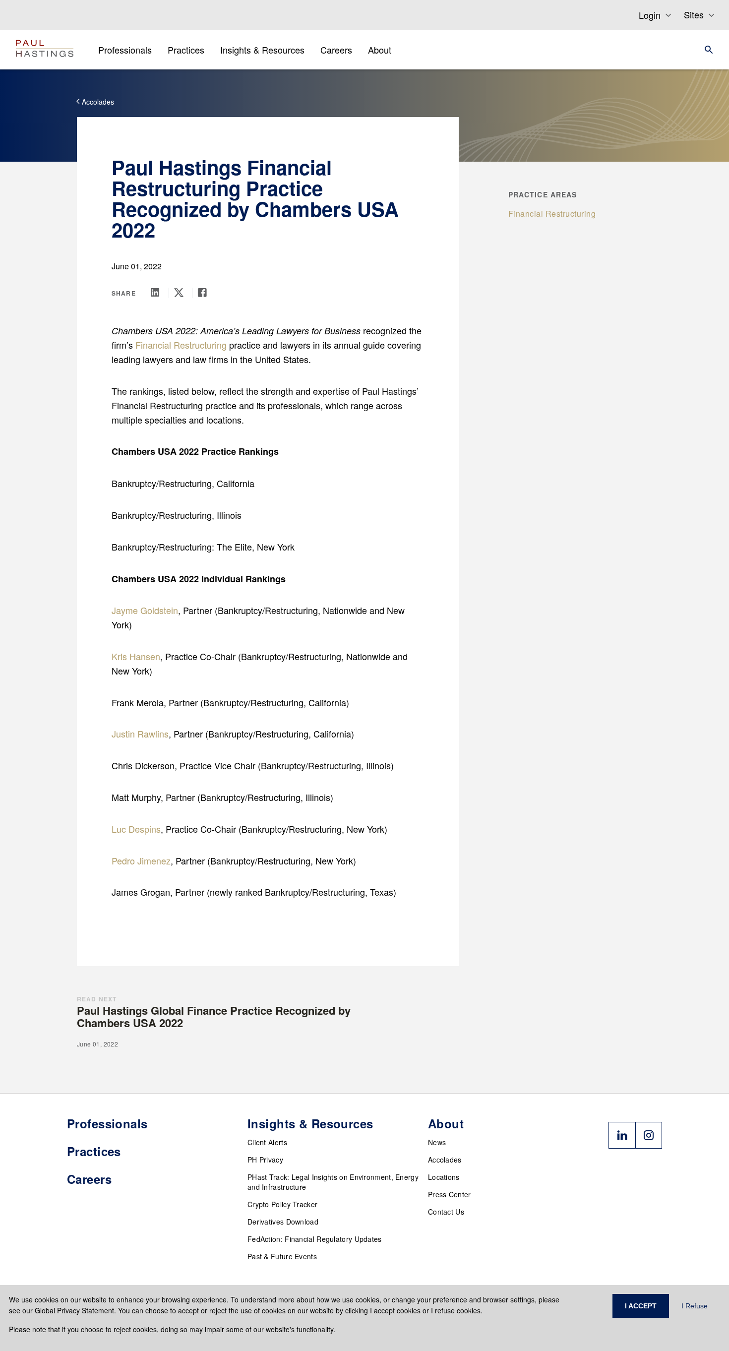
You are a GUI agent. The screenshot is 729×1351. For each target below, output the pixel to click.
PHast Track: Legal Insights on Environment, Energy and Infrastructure (333, 1182)
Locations (444, 1177)
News (437, 1142)
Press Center (449, 1194)
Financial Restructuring (181, 344)
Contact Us (446, 1212)
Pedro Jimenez (141, 860)
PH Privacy (265, 1160)
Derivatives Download (282, 1222)
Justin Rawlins (140, 733)
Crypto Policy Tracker (282, 1204)
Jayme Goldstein (145, 610)
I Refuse (694, 1306)
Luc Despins (136, 828)
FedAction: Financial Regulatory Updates (314, 1239)
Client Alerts (267, 1142)
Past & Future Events (282, 1256)
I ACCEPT (641, 1306)
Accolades (445, 1160)
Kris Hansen (136, 656)
